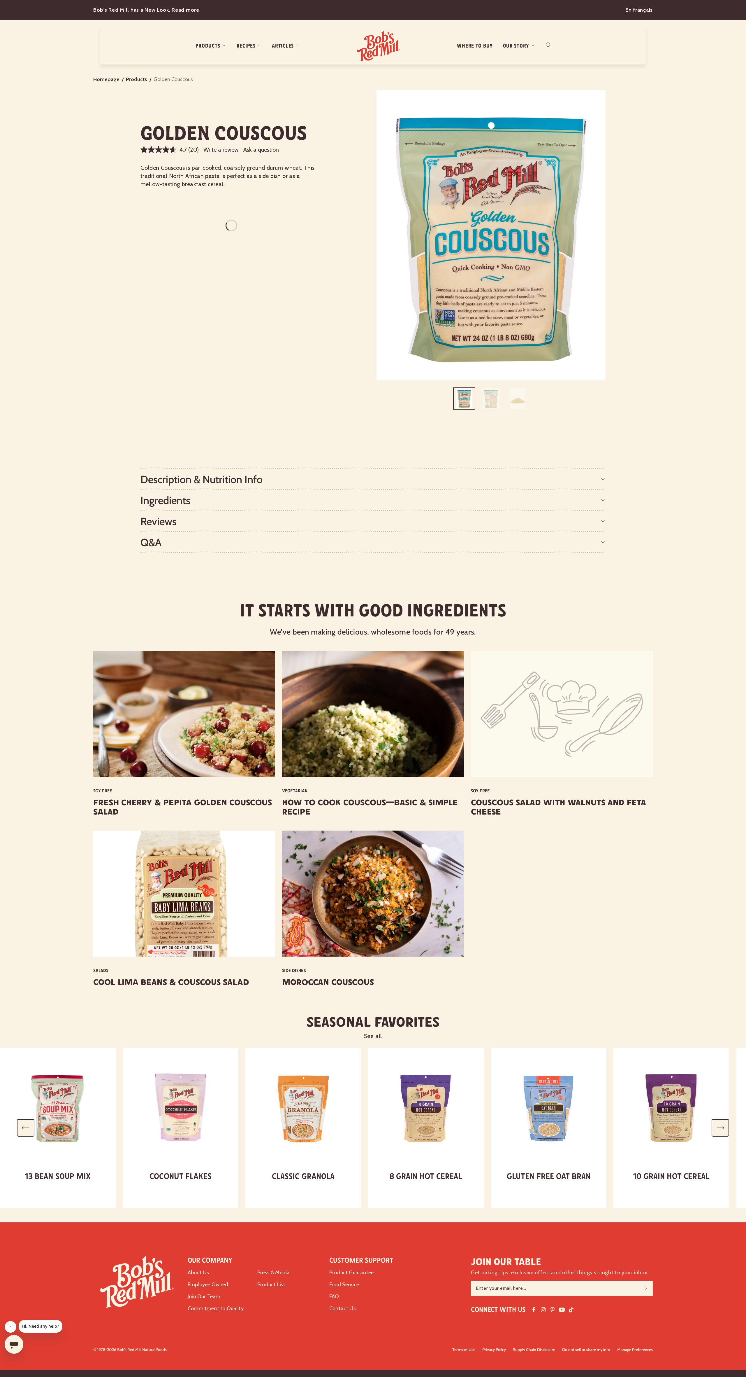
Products (208, 46)
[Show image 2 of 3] (491, 398)
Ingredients (165, 500)
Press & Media (273, 1272)
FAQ (334, 1296)
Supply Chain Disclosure (534, 1349)
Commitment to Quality (216, 1308)
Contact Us (342, 1308)
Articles (283, 46)
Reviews (158, 521)
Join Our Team (204, 1296)
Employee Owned (208, 1284)
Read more (185, 10)
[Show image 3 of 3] (518, 398)
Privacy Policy (494, 1349)
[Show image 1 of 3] (464, 398)
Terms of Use (463, 1349)
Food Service (344, 1284)
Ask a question (261, 149)
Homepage (106, 79)
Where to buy (475, 46)
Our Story (516, 46)
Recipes (246, 46)
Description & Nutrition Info (201, 479)
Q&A (150, 542)
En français (639, 10)
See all (373, 1035)
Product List (271, 1284)
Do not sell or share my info (586, 1349)
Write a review (221, 149)
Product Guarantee (351, 1272)
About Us (198, 1272)
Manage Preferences (635, 1349)
